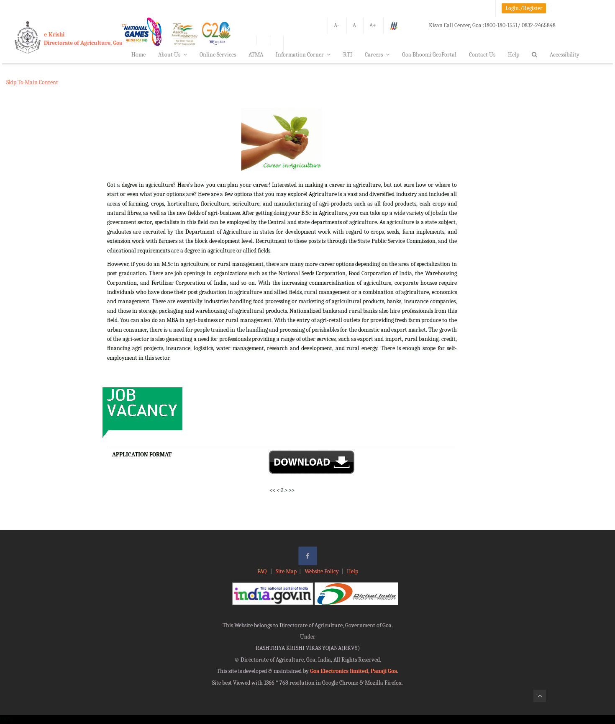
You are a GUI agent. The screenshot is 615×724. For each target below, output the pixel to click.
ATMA (256, 54)
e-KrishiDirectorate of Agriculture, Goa (83, 38)
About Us (169, 54)
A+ (372, 25)
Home (138, 54)
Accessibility (564, 54)
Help (513, 54)
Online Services (218, 54)
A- (336, 25)
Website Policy (322, 571)
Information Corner (300, 54)
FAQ (262, 571)
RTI (347, 54)
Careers (374, 54)
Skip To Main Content (32, 82)
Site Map (286, 571)
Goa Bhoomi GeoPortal (429, 54)
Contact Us (482, 54)
